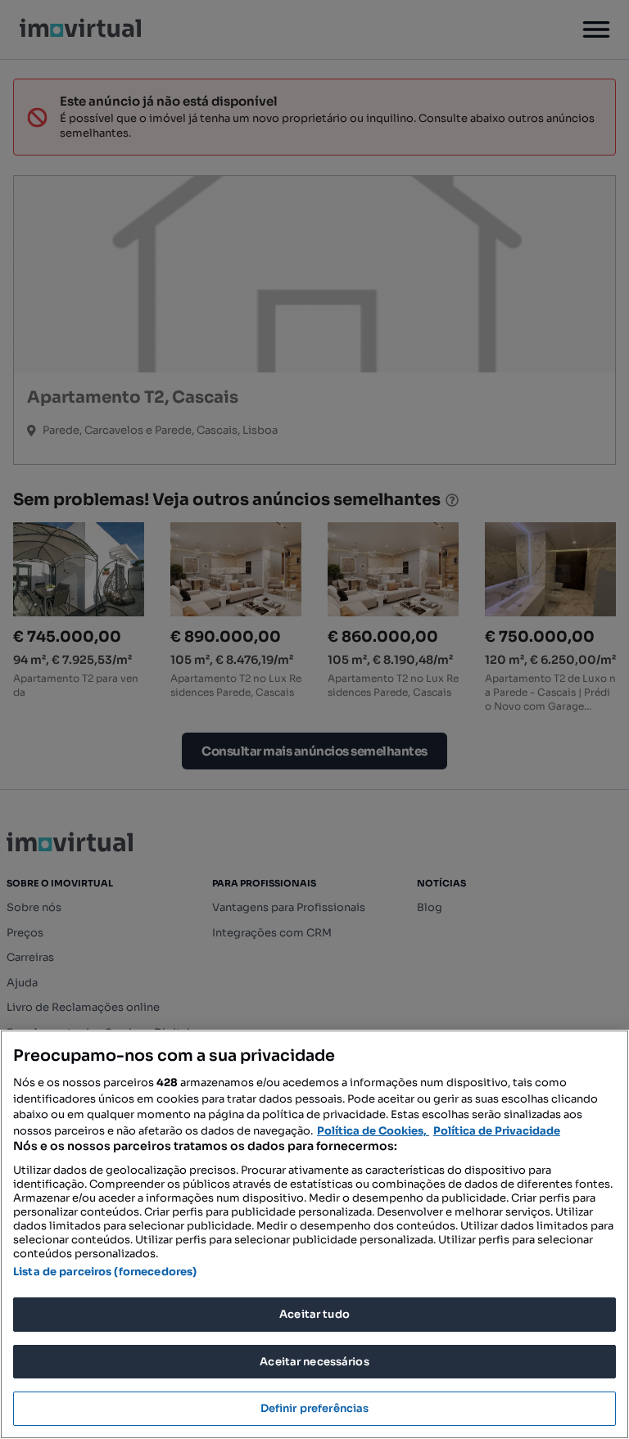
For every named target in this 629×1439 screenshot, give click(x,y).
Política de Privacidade (496, 1131)
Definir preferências (314, 1408)
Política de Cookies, (373, 1131)
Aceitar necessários (314, 1362)
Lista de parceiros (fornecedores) (105, 1272)
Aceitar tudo (314, 1314)
